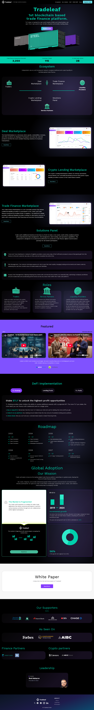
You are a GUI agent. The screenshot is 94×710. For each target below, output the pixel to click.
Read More (6, 144)
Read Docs (24, 551)
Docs (80, 2)
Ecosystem (58, 2)
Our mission (65, 2)
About (57, 700)
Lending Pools (48, 390)
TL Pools (78, 390)
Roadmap (57, 702)
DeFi (70, 2)
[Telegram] (38, 703)
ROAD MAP (75, 2)
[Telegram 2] (41, 703)
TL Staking (16, 390)
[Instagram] (44, 703)
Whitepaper (57, 704)
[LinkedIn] (47, 703)
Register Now (87, 2)
